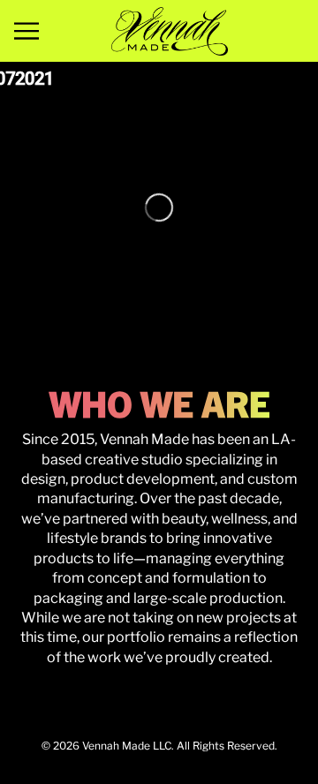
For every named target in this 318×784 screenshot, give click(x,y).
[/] (169, 31)
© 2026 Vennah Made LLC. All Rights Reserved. (159, 745)
